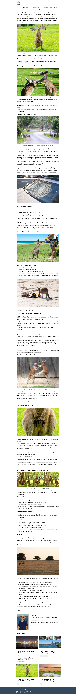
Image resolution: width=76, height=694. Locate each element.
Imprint (23, 691)
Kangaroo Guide (39, 2)
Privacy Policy (29, 691)
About (20, 691)
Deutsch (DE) (24, 692)
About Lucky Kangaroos (52, 2)
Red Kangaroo (38, 392)
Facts (19, 610)
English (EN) (18, 692)
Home (17, 691)
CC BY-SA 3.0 (51, 389)
